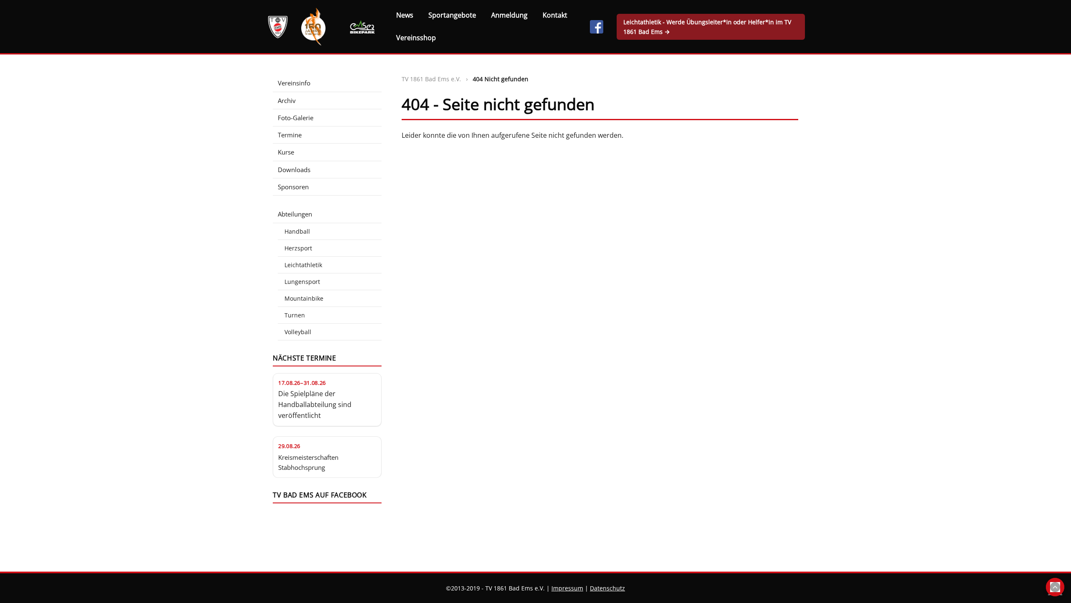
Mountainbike (303, 298)
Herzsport (298, 248)
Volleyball (297, 332)
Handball (297, 231)
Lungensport (302, 282)
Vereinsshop (416, 37)
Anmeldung (509, 15)
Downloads (294, 169)
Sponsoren (293, 187)
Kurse (286, 152)
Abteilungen (295, 214)
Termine (290, 135)
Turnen (294, 315)
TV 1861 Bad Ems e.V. (431, 79)
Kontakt (555, 15)
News (404, 15)
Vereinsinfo (294, 83)
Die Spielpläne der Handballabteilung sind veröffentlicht (314, 404)
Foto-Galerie (295, 117)
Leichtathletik (303, 265)
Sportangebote (452, 15)
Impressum (567, 588)
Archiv (287, 100)
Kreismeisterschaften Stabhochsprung (308, 462)
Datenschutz (607, 588)
